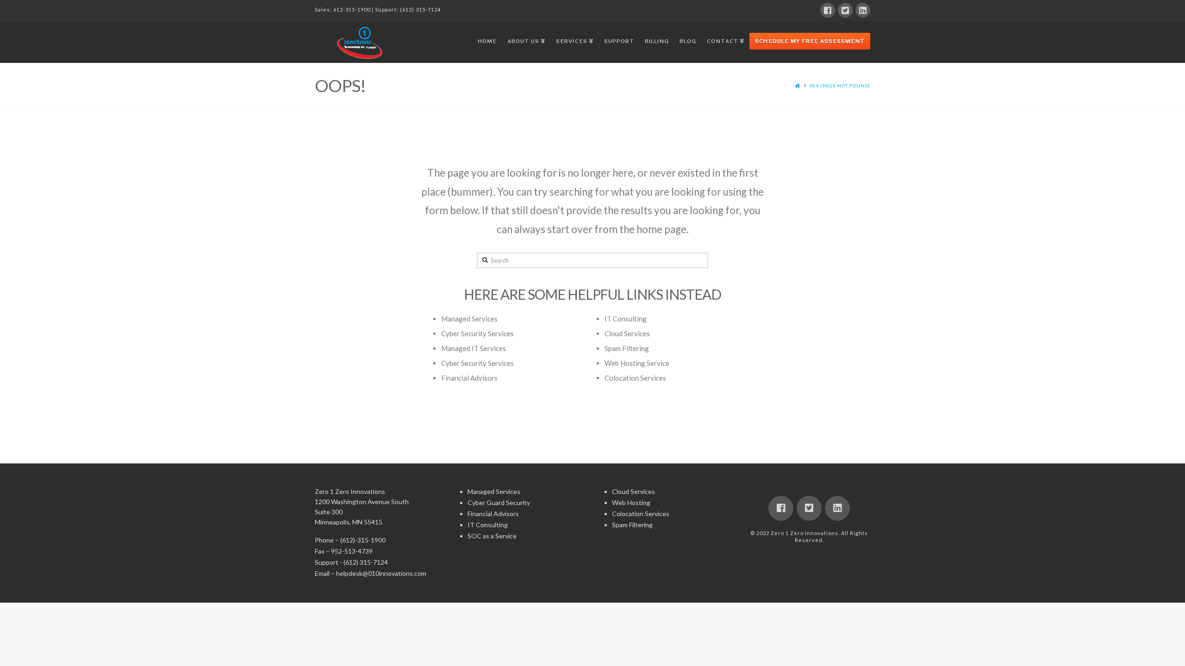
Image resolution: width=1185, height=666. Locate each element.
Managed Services (469, 318)
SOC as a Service (492, 536)
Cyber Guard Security (499, 502)
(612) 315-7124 (420, 9)
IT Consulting (626, 318)
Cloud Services (627, 333)
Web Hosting (631, 502)
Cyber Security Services (477, 333)
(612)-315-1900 (363, 540)
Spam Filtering (627, 348)
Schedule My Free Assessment (810, 41)
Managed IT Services (473, 348)
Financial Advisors (469, 378)
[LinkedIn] (862, 10)
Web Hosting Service (637, 363)
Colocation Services (635, 378)
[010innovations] (361, 42)
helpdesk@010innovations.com (381, 573)
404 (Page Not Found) (839, 85)
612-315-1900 (351, 9)
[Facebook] (827, 10)
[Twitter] (845, 10)
